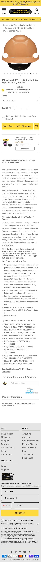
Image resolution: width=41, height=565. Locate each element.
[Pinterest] (20, 551)
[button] (4, 11)
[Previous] (5, 55)
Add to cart (25, 149)
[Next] (35, 55)
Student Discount (30, 440)
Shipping (5, 440)
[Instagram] (16, 551)
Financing (5, 437)
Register (5, 469)
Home (5, 25)
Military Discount (30, 444)
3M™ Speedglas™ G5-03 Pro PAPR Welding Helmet (24, 138)
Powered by (28, 388)
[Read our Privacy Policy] (37, 524)
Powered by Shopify (32, 559)
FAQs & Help (7, 434)
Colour (4, 96)
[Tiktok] (29, 551)
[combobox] (6, 505)
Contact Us (6, 454)
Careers (26, 437)
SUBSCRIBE (20, 513)
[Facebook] (11, 551)
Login (3, 466)
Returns (5, 444)
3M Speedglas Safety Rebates (23, 25)
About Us (26, 434)
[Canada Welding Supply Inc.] (20, 11)
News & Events (29, 447)
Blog (24, 451)
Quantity (6, 108)
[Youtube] (24, 551)
